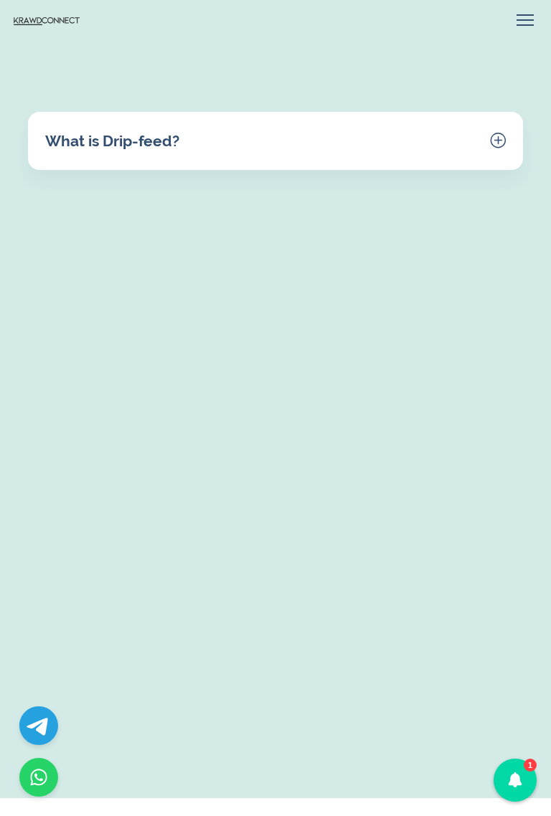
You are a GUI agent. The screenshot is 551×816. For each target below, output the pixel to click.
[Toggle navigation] (525, 20)
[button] (515, 780)
